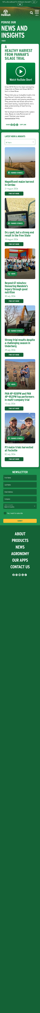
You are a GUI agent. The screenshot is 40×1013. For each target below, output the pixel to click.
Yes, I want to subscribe (15, 513)
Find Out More (14, 194)
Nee (20, 4)
